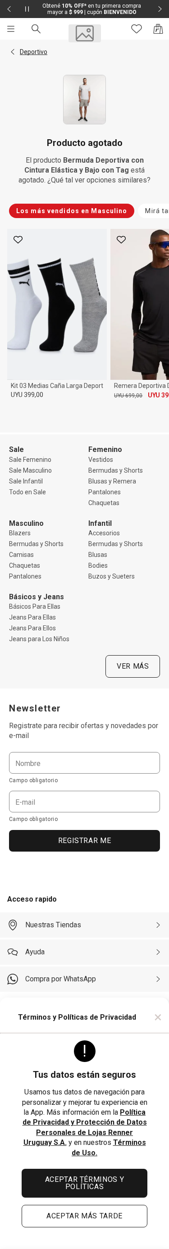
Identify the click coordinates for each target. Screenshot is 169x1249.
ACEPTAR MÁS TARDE (84, 1216)
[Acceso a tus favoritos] (136, 29)
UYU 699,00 (128, 395)
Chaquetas (103, 502)
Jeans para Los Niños (39, 639)
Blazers (20, 533)
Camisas (21, 554)
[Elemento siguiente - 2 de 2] (160, 9)
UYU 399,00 (27, 394)
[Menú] (11, 29)
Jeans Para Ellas (32, 617)
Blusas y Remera (112, 481)
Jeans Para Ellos (32, 628)
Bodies (98, 565)
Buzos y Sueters (111, 576)
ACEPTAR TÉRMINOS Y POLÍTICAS (84, 1183)
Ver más (133, 666)
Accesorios (104, 533)
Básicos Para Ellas (34, 606)
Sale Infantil (26, 481)
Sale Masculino (30, 470)
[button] (12, 51)
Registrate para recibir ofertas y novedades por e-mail (83, 730)
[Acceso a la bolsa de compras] (158, 29)
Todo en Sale (27, 492)
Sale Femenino (30, 459)
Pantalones (104, 492)
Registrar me (84, 840)
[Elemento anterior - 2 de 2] (9, 9)
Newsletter (35, 708)
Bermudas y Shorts (115, 470)
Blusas (97, 554)
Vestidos (100, 459)
